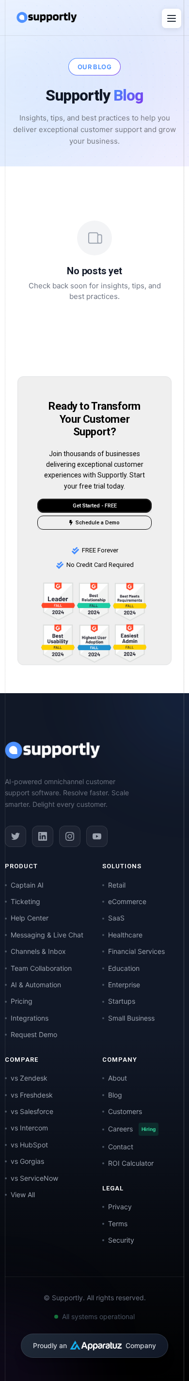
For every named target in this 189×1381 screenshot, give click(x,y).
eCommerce (127, 901)
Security (121, 1240)
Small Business (131, 1018)
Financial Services (136, 951)
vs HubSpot (29, 1145)
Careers (132, 1129)
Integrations (29, 1018)
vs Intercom (29, 1128)
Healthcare (125, 935)
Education (124, 968)
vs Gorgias (27, 1161)
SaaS (116, 918)
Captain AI (27, 885)
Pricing (21, 1001)
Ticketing (25, 901)
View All (23, 1194)
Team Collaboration (41, 968)
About (117, 1078)
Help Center (29, 918)
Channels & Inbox (38, 951)
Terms (117, 1223)
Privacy (120, 1207)
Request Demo (34, 1034)
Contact (120, 1147)
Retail (117, 885)
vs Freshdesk (32, 1095)
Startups (121, 1001)
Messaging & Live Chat (47, 935)
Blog (115, 1095)
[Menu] (171, 18)
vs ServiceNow (34, 1178)
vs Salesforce (32, 1111)
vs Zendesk (29, 1078)
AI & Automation (36, 984)
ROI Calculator (131, 1163)
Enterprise (124, 984)
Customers (125, 1111)
